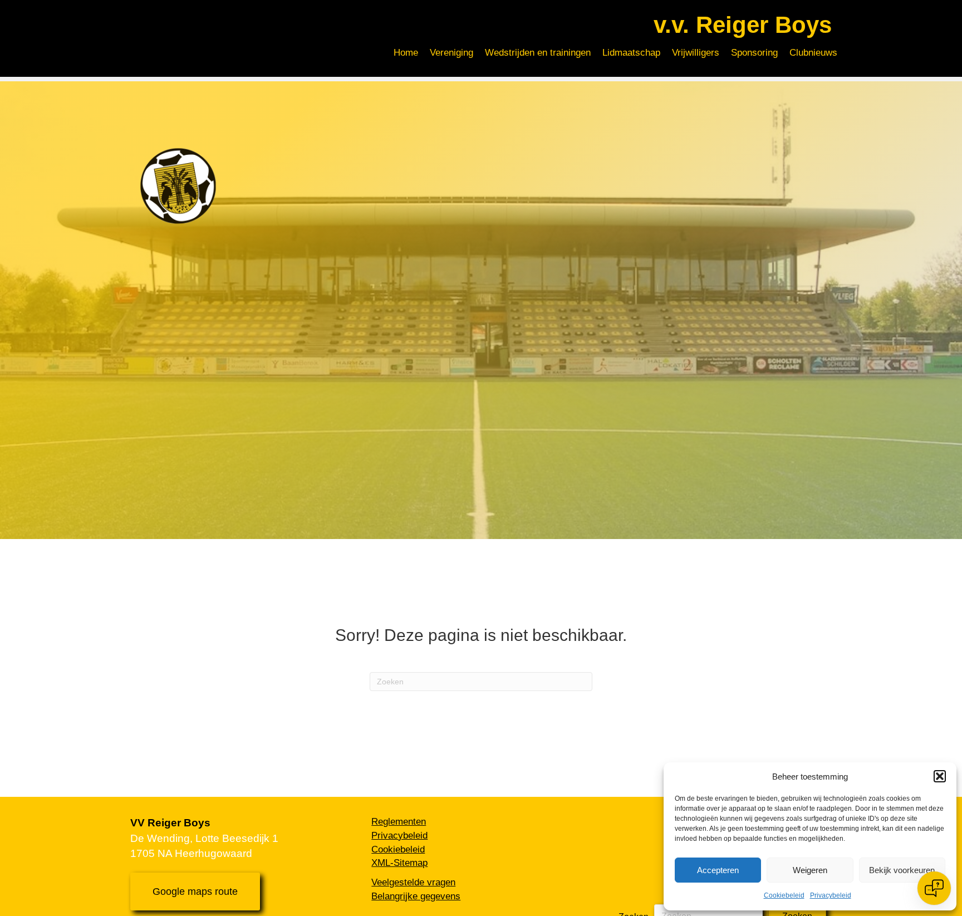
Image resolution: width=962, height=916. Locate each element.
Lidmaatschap (631, 52)
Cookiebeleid (784, 895)
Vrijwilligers (695, 52)
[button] (939, 776)
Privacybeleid (830, 895)
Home (406, 52)
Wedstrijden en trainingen (538, 52)
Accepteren (718, 870)
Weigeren (810, 870)
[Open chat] (934, 888)
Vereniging (451, 52)
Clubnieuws (813, 52)
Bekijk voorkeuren (902, 870)
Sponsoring (754, 52)
